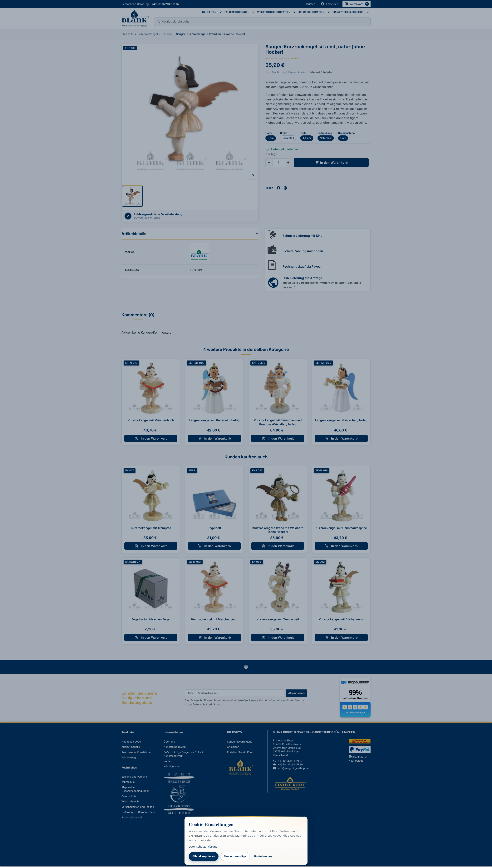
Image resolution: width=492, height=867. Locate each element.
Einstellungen (262, 856)
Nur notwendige (235, 856)
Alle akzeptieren (203, 856)
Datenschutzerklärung (203, 846)
